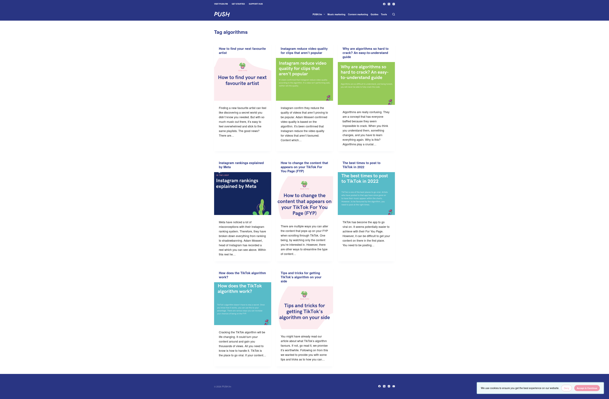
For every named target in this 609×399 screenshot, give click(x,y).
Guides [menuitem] (374, 14)
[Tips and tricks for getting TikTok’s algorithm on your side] (304, 307)
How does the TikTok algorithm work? (242, 274)
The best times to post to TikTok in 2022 (361, 164)
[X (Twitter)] (389, 4)
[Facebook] (384, 4)
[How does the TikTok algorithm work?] (242, 303)
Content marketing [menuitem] (358, 14)
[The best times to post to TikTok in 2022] (366, 193)
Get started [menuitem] (238, 3)
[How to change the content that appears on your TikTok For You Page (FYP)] (304, 197)
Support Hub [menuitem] (256, 3)
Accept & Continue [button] (587, 388)
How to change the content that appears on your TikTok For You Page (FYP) (304, 166)
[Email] (394, 386)
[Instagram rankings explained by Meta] (242, 193)
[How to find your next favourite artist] (242, 79)
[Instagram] (394, 4)
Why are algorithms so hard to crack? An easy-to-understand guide (366, 52)
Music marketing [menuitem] (336, 14)
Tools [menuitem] (384, 14)
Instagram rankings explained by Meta (241, 164)
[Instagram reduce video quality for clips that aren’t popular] (304, 79)
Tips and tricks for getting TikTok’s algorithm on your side (301, 276)
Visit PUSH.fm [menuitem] (221, 3)
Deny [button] (566, 388)
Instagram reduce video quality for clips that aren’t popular (304, 50)
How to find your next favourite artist (242, 50)
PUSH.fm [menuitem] (317, 14)
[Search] (393, 14)
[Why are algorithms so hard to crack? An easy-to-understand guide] (366, 83)
